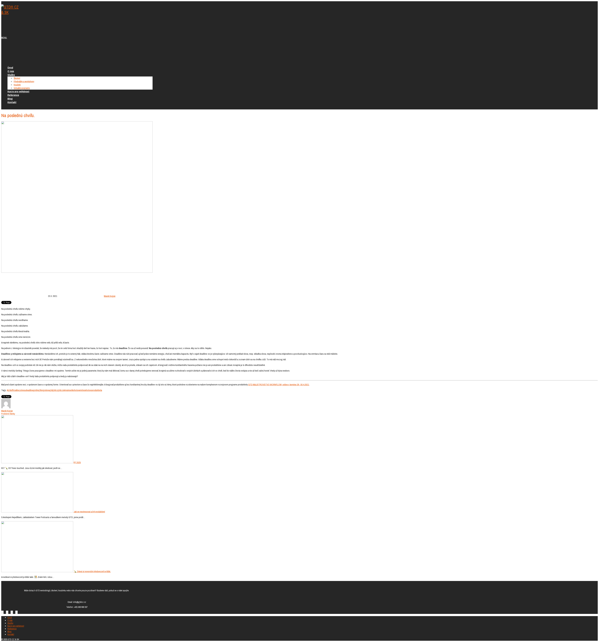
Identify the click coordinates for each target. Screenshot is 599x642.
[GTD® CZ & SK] (10, 12)
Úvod (10, 67)
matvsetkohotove (72, 390)
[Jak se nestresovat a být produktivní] (37, 511)
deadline (29, 390)
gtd (51, 390)
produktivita (97, 390)
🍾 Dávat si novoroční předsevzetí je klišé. (92, 571)
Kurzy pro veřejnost (18, 91)
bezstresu (21, 390)
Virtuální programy (22, 88)
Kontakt (11, 102)
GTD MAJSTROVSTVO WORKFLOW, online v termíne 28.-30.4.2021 (278, 384)
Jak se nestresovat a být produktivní (89, 511)
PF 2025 (77, 462)
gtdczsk (61, 390)
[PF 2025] (37, 462)
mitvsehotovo (86, 390)
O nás (10, 71)
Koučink (17, 84)
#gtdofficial (12, 390)
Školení (17, 78)
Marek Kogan (109, 296)
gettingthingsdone (41, 390)
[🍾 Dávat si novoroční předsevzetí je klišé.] (37, 571)
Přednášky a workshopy (24, 81)
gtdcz (55, 390)
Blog (10, 98)
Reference (13, 95)
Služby (11, 74)
